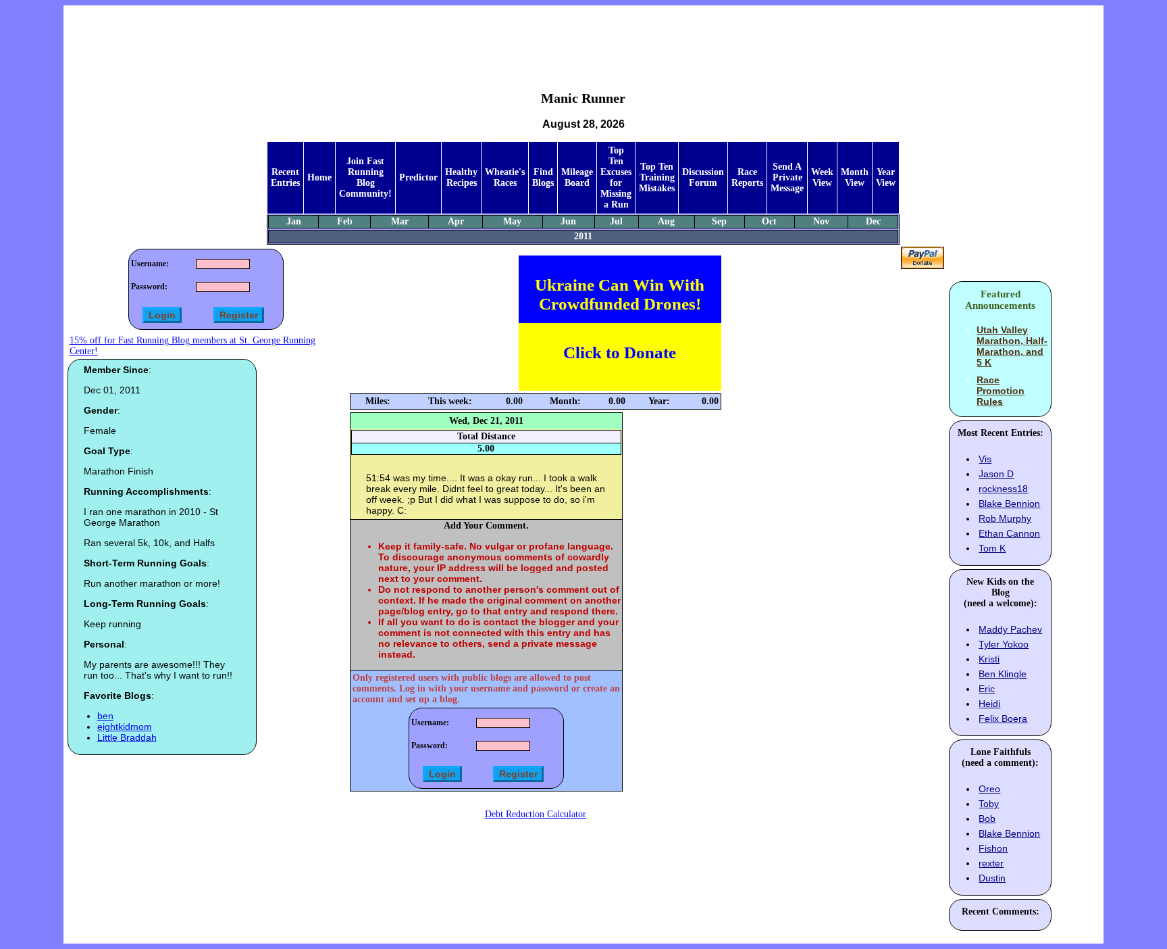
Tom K (992, 548)
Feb (345, 221)
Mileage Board (577, 177)
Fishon (993, 848)
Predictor (418, 177)
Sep (719, 221)
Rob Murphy (1005, 518)
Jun (568, 221)
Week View (822, 177)
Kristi (989, 659)
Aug (666, 221)
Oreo (989, 788)
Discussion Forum (703, 177)
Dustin (992, 878)
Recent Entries (285, 177)
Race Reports (747, 177)
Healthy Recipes (461, 177)
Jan (293, 221)
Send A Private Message (787, 177)
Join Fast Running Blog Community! (365, 177)
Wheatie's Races (505, 177)
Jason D (996, 473)
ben (105, 715)
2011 (583, 236)
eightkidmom (124, 726)
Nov (821, 221)
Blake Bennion (1009, 503)
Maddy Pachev (1010, 629)
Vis (985, 459)
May (512, 221)
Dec (873, 221)
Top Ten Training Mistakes (657, 177)
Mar (400, 221)
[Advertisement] (583, 37)
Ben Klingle (1003, 673)
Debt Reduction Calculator (535, 814)
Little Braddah (127, 737)
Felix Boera (1003, 718)
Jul (616, 221)
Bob (987, 818)
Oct (769, 221)
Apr (456, 221)
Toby (989, 803)
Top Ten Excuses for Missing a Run (615, 177)
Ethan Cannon (1009, 533)
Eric (987, 688)
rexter (991, 863)
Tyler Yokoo (1004, 644)
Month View (854, 177)
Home (319, 177)
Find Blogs (543, 177)
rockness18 (1003, 488)
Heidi (989, 703)
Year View (886, 177)
